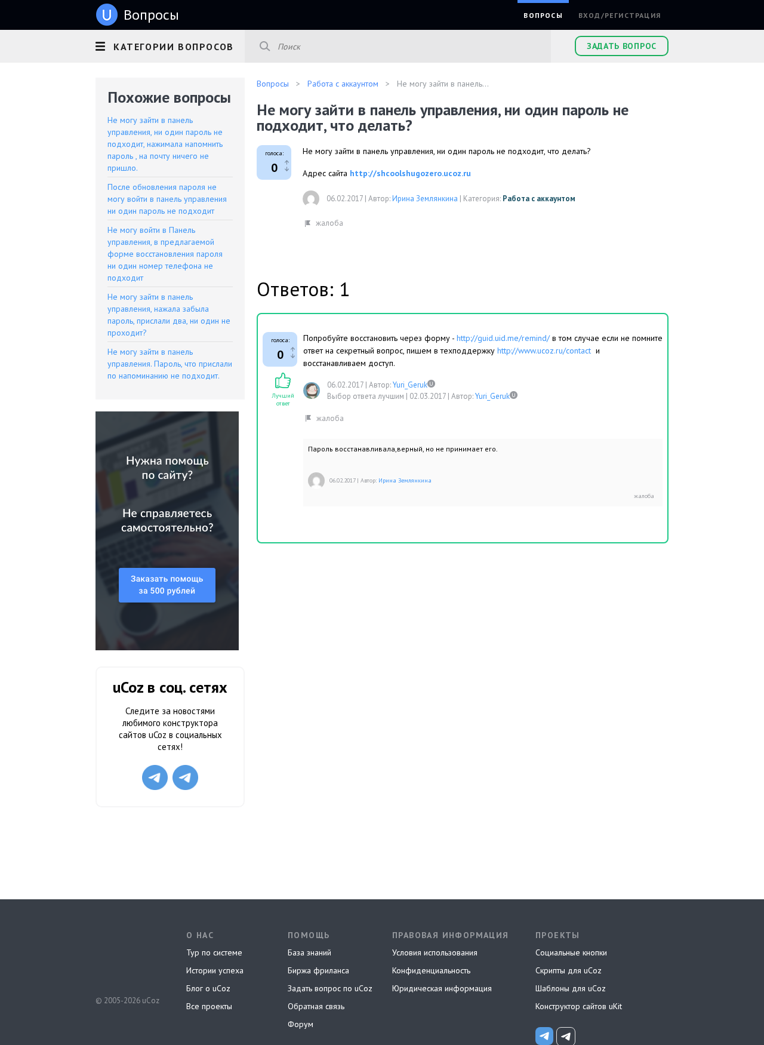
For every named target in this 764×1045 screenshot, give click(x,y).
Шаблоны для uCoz (570, 988)
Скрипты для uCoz (568, 970)
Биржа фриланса (318, 970)
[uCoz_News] (544, 1036)
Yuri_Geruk (410, 385)
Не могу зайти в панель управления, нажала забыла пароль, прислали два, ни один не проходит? (168, 314)
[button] (170, 45)
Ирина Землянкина (425, 198)
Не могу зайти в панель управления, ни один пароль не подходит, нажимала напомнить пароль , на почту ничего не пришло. (165, 144)
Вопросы (542, 15)
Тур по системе (214, 952)
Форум (300, 1024)
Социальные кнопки (571, 952)
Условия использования (435, 952)
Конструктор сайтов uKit (578, 1006)
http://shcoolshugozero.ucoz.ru (410, 173)
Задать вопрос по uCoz (330, 988)
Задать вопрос (622, 46)
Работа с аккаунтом (539, 198)
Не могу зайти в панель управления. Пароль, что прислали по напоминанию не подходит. (169, 363)
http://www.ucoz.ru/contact (544, 350)
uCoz (127, 956)
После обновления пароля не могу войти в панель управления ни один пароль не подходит (167, 199)
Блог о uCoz (208, 988)
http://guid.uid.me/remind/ (503, 338)
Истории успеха (215, 970)
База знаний (309, 952)
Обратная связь (316, 1006)
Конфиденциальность (431, 970)
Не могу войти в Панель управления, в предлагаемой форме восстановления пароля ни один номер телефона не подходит (165, 254)
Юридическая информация (442, 988)
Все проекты (209, 1006)
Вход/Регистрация (619, 15)
